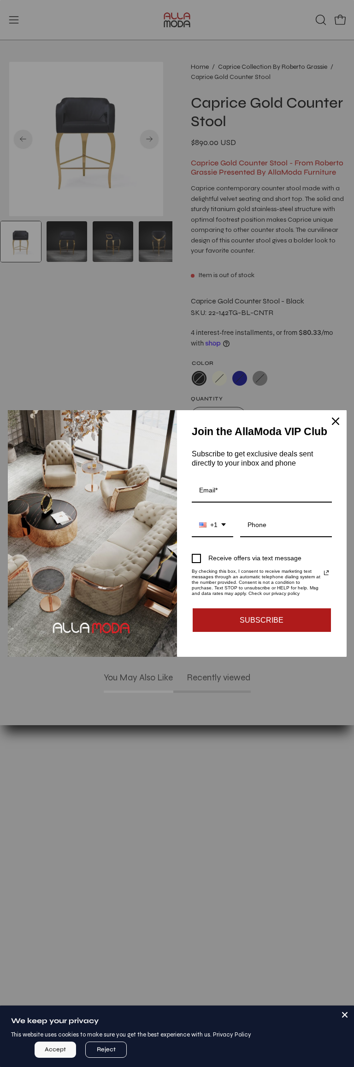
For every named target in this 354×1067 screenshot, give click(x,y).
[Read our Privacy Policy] (326, 572)
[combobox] (212, 525)
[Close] (344, 1014)
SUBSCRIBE (261, 620)
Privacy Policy (232, 1034)
